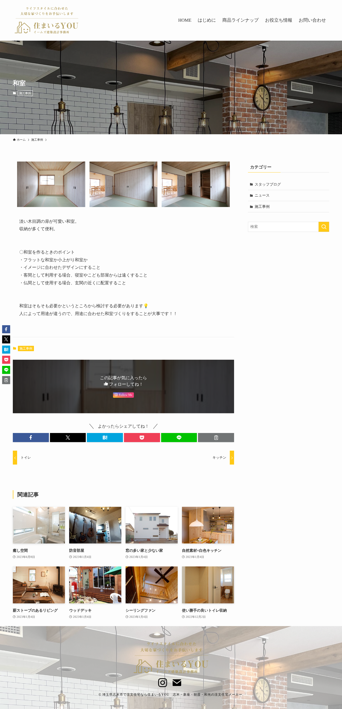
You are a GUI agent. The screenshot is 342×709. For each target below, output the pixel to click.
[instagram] (159, 679)
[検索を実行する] (323, 227)
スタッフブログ (268, 184)
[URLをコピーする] (216, 437)
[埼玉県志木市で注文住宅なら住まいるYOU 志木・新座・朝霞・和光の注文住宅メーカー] (46, 20)
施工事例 (25, 93)
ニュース (262, 195)
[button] (31, 437)
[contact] (174, 679)
